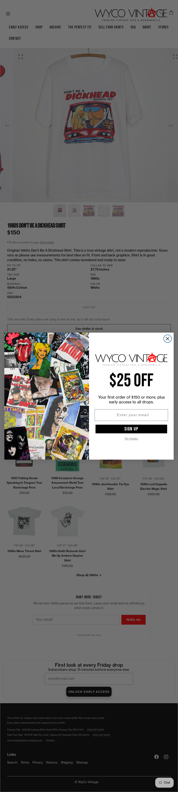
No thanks (131, 438)
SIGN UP (131, 429)
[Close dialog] (167, 339)
